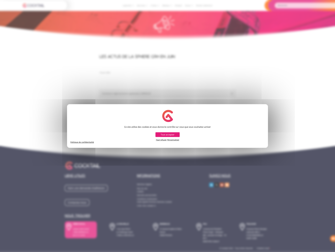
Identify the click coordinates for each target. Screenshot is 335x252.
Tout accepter (167, 134)
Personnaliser (173, 140)
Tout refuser (161, 140)
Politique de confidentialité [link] (82, 142)
